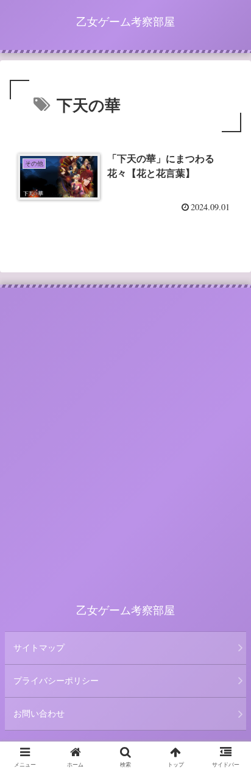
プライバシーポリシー (56, 680)
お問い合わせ (39, 713)
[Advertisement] (125, 431)
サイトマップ (39, 648)
